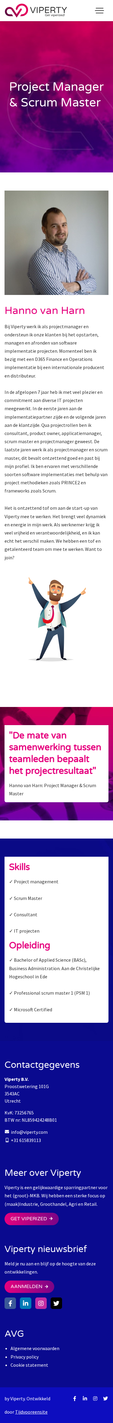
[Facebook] (10, 1303)
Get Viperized (29, 1219)
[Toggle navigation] (99, 10)
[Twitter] (56, 1303)
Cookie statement (29, 1365)
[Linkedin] (25, 1303)
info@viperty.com (29, 1132)
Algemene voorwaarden (35, 1348)
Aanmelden (26, 1287)
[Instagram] (41, 1303)
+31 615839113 (26, 1140)
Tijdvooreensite (31, 1412)
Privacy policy (25, 1357)
